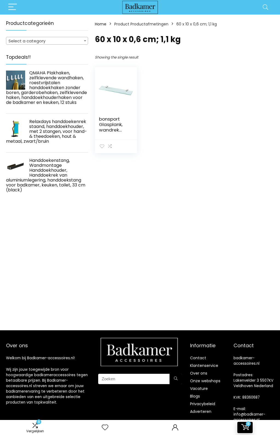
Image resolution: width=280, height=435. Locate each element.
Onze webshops (205, 381)
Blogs (195, 396)
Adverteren (200, 411)
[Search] (265, 7)
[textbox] (47, 41)
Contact (198, 358)
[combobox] (47, 41)
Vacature (199, 388)
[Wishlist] (105, 427)
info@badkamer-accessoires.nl (249, 417)
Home (100, 24)
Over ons (198, 373)
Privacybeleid (202, 404)
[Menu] (12, 7)
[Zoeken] (176, 379)
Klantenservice (204, 365)
